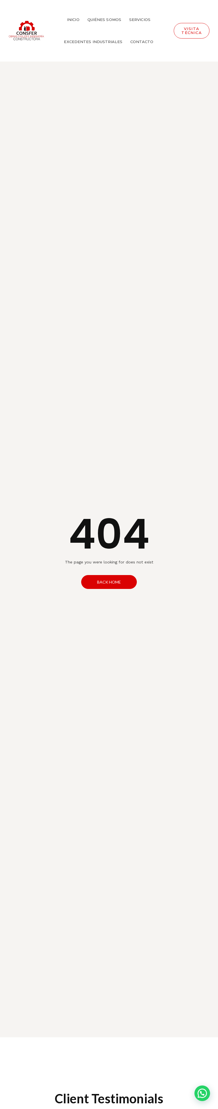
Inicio (73, 19)
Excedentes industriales (93, 41)
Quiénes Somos (104, 19)
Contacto (142, 41)
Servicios (139, 19)
